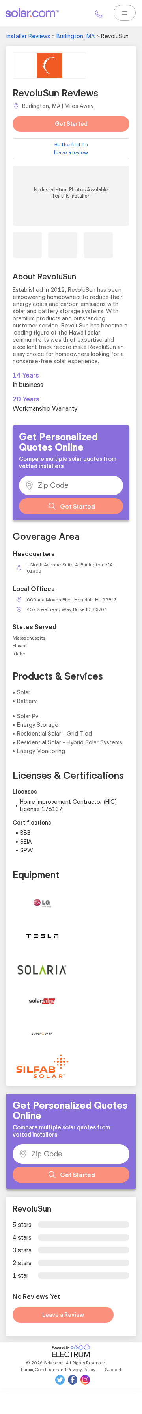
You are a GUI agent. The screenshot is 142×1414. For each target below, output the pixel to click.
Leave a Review (63, 1314)
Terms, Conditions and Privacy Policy (57, 1369)
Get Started (71, 123)
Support (113, 1369)
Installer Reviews (28, 36)
